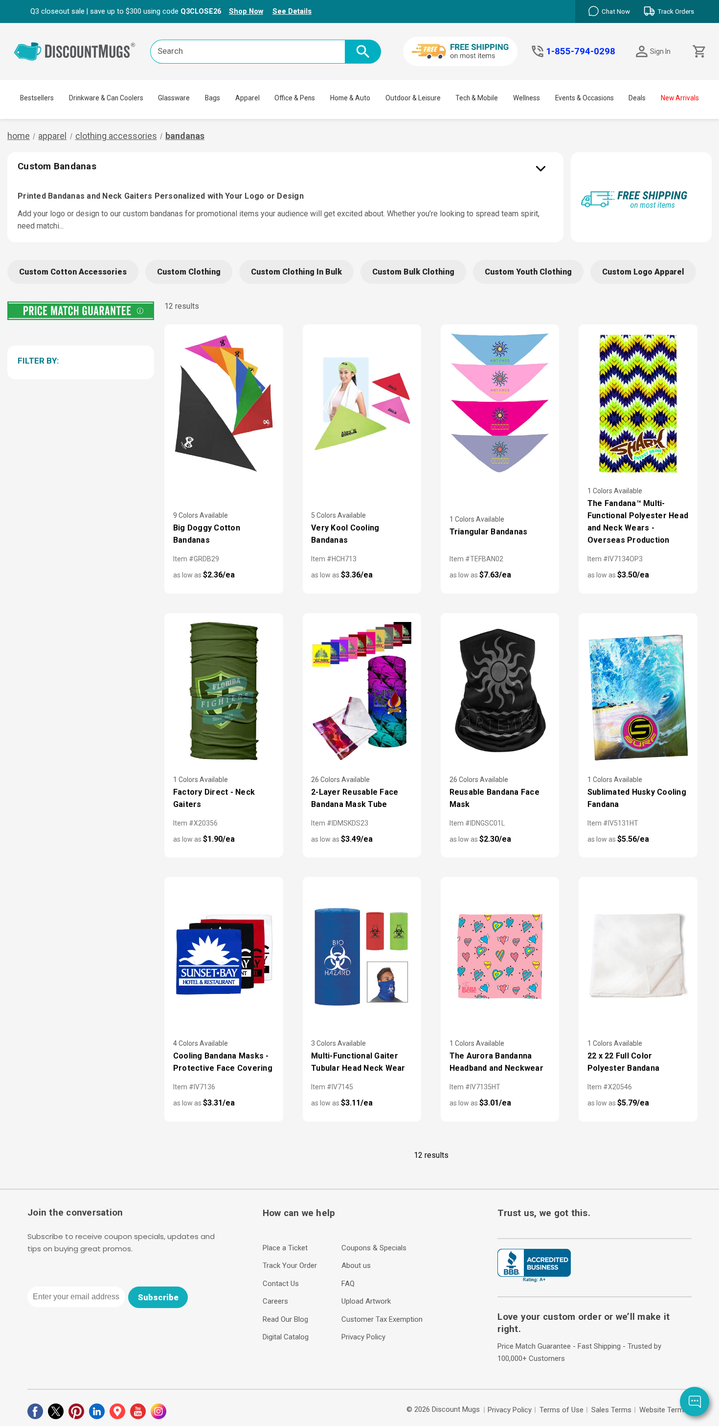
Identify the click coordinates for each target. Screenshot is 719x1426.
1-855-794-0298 (580, 51)
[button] (79, 361)
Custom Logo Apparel (643, 271)
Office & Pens (294, 98)
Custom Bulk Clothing (413, 271)
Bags (212, 98)
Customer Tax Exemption (382, 1319)
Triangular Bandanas (488, 531)
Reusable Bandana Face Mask (494, 798)
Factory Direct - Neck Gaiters (214, 798)
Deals (637, 98)
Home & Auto (350, 98)
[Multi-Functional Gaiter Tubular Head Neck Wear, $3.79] (362, 956)
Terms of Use (561, 1409)
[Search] (363, 52)
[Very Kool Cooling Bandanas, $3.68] (362, 403)
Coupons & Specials (373, 1247)
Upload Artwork (366, 1301)
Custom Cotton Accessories (73, 271)
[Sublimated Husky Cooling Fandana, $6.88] (638, 692)
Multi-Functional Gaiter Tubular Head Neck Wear (358, 1062)
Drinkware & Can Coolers (106, 98)
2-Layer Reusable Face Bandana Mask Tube (354, 798)
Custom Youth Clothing (528, 271)
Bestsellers (37, 98)
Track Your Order (290, 1265)
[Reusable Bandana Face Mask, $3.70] (500, 692)
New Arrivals (680, 98)
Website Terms (663, 1409)
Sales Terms (611, 1409)
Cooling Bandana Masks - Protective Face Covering (222, 1062)
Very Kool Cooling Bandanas (345, 534)
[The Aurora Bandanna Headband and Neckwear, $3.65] (500, 956)
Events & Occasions (584, 98)
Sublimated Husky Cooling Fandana (636, 798)
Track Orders (675, 11)
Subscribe (158, 1297)
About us (356, 1265)
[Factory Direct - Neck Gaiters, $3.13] (223, 692)
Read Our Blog (285, 1319)
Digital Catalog (286, 1337)
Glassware (174, 98)
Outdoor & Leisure (413, 98)
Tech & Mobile (476, 98)
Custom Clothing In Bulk (296, 271)
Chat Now (616, 11)
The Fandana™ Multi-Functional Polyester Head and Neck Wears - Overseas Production (637, 522)
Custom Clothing (189, 271)
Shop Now (246, 11)
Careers (275, 1301)
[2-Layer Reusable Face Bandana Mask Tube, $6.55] (362, 692)
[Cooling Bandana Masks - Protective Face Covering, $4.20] (223, 956)
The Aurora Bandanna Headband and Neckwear (496, 1062)
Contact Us (281, 1283)
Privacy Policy (363, 1337)
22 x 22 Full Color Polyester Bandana (623, 1062)
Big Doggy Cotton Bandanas (206, 534)
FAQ (348, 1283)
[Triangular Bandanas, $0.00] (500, 403)
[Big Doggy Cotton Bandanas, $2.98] (223, 403)
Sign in (660, 51)
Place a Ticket (285, 1247)
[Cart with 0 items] (698, 52)
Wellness (526, 98)
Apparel (247, 98)
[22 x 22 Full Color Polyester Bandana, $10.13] (638, 956)
